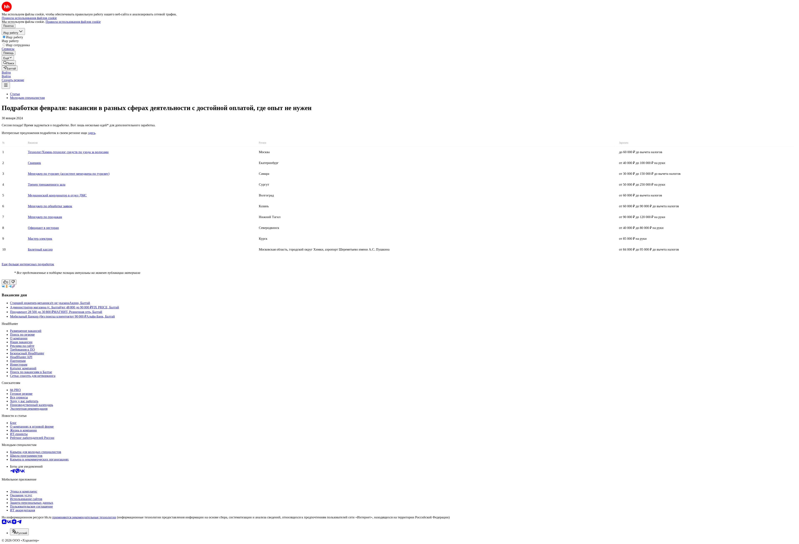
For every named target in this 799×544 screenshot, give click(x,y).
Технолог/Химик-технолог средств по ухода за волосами (68, 152)
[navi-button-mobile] (6, 85)
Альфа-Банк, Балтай (100, 316)
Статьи (15, 94)
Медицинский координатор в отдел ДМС (57, 195)
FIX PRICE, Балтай (105, 307)
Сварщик (34, 163)
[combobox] (19, 531)
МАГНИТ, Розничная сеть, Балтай (77, 312)
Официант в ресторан (43, 228)
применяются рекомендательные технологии (84, 517)
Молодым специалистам (27, 97)
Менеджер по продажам (45, 217)
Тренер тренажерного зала (46, 184)
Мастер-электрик (40, 238)
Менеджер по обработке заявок (50, 206)
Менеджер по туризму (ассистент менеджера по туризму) (68, 173)
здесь (91, 133)
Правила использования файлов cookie (73, 22)
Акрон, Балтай (79, 303)
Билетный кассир (40, 249)
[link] (9, 63)
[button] (6, 72)
